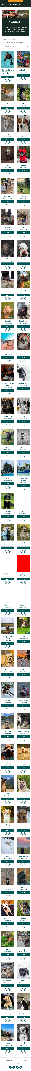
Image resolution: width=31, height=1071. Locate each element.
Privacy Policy (15, 1063)
